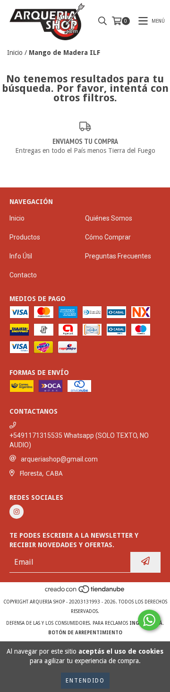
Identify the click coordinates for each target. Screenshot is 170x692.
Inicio (15, 52)
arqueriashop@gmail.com (59, 459)
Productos (24, 237)
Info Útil (20, 256)
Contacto (23, 275)
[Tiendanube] (85, 592)
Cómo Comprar (108, 237)
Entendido (85, 680)
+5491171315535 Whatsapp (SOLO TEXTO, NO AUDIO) (79, 440)
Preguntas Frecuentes (118, 256)
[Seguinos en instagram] (16, 512)
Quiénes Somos (108, 218)
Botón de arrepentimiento (85, 632)
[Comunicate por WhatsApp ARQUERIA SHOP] (149, 620)
